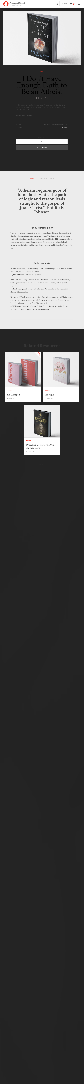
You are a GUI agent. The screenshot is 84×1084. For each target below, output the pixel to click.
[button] (72, 4)
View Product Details (24, 115)
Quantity (42, 137)
